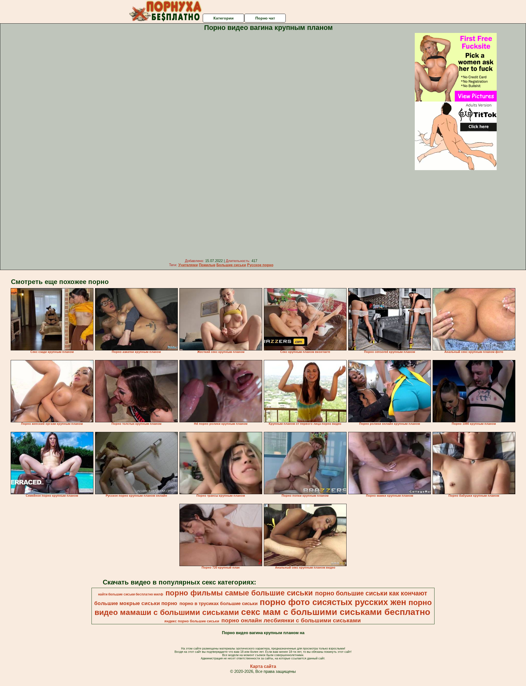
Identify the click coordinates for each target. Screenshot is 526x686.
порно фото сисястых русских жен (333, 602)
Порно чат (265, 18)
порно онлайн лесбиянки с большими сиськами (291, 620)
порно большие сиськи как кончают (371, 593)
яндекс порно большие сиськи (191, 621)
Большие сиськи (231, 265)
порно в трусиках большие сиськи (218, 603)
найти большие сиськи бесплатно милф (130, 594)
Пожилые (207, 265)
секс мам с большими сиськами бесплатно (335, 612)
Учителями (188, 265)
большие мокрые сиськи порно (135, 603)
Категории (223, 18)
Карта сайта (263, 666)
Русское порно (260, 265)
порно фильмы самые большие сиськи (239, 593)
